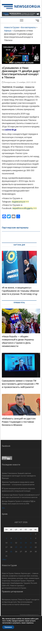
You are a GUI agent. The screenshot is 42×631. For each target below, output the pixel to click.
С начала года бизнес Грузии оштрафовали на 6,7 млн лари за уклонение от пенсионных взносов (21, 496)
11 (11, 543)
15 (31, 543)
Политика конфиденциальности (29, 614)
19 (16, 547)
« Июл (4, 559)
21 (26, 547)
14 (26, 543)
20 (21, 547)
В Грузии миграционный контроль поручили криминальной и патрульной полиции (18, 489)
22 (31, 547)
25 (11, 551)
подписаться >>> (20, 201)
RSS (3, 508)
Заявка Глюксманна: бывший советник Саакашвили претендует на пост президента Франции (19, 475)
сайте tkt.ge (10, 129)
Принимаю (8, 627)
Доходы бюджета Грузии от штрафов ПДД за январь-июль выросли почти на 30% (18, 502)
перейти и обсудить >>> (24, 208)
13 (21, 543)
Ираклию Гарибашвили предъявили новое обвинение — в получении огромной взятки (18, 483)
